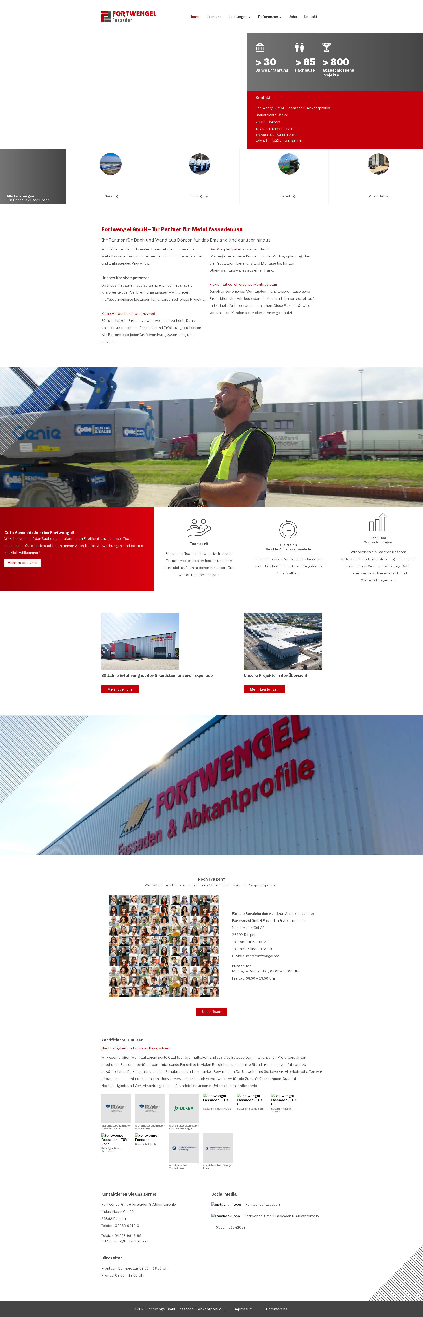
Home (194, 17)
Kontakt (310, 17)
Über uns (214, 17)
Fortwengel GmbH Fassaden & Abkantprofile (281, 1216)
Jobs (293, 17)
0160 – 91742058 (231, 1227)
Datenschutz (277, 1309)
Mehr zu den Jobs (22, 563)
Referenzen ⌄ (270, 17)
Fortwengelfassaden (262, 1204)
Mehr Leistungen (264, 689)
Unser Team (211, 1011)
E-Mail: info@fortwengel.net (279, 140)
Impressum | (245, 1309)
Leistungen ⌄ (240, 17)
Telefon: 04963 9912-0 (274, 129)
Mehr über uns (120, 689)
